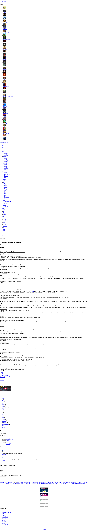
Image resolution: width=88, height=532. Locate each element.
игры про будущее (7, 483)
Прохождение (3, 235)
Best (3, 482)
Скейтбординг (6, 189)
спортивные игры (64, 483)
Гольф (5, 193)
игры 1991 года (6, 157)
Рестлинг (5, 185)
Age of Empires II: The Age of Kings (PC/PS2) (8, 96)
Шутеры (5, 177)
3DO (3, 212)
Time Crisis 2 (1, 373)
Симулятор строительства (7, 207)
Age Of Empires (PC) (5, 49)
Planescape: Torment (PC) (6, 86)
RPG (2, 412)
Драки (5, 184)
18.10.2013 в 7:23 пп (4, 454)
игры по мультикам (4, 483)
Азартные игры (3, 419)
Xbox (3, 216)
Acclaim (4, 217)
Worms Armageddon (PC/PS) (6, 76)
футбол (83, 483)
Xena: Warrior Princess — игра (9, 439)
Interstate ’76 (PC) (8, 438)
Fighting (2, 401)
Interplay (4, 222)
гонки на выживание (24, 482)
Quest (2, 411)
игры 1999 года (6, 162)
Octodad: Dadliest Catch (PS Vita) (4, 375)
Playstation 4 (3, 409)
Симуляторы (3, 427)
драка (18, 331)
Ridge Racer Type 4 (2, 372)
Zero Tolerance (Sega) (5, 113)
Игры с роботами (6, 175)
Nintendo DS (3, 404)
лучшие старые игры (28, 483)
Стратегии (4, 200)
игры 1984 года (6, 153)
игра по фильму (34, 482)
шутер (84, 483)
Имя (1, 471)
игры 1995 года (6, 160)
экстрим (86, 483)
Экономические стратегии (7, 201)
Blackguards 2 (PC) (4, 518)
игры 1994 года (6, 159)
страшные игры (76, 483)
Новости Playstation (5, 407)
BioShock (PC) (3, 520)
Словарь (3, 145)
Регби (5, 195)
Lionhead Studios (5, 224)
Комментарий (2, 470)
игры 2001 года (6, 164)
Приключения (4, 179)
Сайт (0, 474)
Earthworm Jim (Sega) (5, 29)
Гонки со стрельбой (6, 178)
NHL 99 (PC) (7, 442)
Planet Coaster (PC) (4, 521)
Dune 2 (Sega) (4, 126)
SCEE (13, 482)
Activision (4, 218)
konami (11, 482)
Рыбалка (5, 196)
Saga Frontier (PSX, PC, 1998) (9, 441)
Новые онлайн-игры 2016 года (5, 519)
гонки (21, 482)
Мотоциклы (5, 194)
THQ (3, 227)
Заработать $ (3, 146)
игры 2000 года (60, 482)
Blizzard (4, 228)
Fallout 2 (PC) (4, 59)
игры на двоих (81, 482)
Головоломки (4, 204)
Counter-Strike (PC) (5, 12)
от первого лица (33, 483)
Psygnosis (4, 225)
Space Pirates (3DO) (8, 444)
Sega (2, 413)
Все (2, 3)
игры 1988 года (6, 155)
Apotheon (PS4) (3, 515)
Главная (3, 151)
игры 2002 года (70, 482)
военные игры (18, 482)
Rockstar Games (5, 226)
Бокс (5, 183)
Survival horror (3, 416)
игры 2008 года (6, 168)
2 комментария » (2, 240)
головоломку (32, 291)
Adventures (3, 398)
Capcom (4, 229)
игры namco (77, 482)
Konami (4, 223)
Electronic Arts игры (8, 482)
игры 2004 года (6, 166)
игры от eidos (85, 482)
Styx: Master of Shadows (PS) (5, 524)
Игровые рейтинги (4, 421)
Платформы (3, 208)
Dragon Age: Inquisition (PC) (5, 517)
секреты (16, 251)
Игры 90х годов (5, 156)
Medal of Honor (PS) (5, 22)
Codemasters (4, 219)
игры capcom (74, 482)
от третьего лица (38, 483)
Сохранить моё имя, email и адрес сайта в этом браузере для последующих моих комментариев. (12, 475)
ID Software (4, 221)
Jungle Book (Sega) (5, 123)
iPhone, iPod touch (5, 214)
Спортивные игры (6, 197)
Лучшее (2, 2)
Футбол (5, 198)
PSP (3, 215)
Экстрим (5, 199)
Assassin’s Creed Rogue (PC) (5, 516)
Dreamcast (4, 213)
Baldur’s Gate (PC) (5, 69)
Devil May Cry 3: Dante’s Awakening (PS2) (5, 376)
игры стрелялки (13, 483)
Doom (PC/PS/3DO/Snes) (6, 133)
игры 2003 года (6, 165)
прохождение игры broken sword (50, 483)
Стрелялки (5, 172)
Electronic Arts (4, 220)
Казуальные (4, 205)
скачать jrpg (60, 483)
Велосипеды (5, 187)
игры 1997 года (6, 161)
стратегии (72, 483)
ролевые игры (56, 483)
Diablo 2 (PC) (4, 89)
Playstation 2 (3, 408)
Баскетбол (5, 191)
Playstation (4, 209)
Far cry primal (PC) (4, 522)
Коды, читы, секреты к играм (5, 424)
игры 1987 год (6, 154)
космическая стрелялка (18, 483)
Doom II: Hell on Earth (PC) (6, 32)
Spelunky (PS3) (3, 513)
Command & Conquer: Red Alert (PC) (7, 39)
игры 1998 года (48, 482)
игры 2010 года (6, 169)
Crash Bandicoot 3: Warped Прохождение (10, 443)
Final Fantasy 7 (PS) (5, 66)
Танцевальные (6, 206)
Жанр (2, 171)
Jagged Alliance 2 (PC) (5, 79)
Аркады (4, 182)
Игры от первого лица (7, 174)
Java (2, 403)
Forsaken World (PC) (4, 525)
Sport (2, 414)
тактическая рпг (80, 483)
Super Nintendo (3, 415)
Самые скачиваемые (4, 1)
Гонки (3, 186)
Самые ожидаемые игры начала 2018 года (6, 512)
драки (31, 482)
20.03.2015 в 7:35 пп (4, 460)
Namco (4, 230)
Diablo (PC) (4, 42)
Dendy (4, 211)
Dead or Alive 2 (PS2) (5, 136)
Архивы (1, 433)
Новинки (3, 425)
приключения (43, 483)
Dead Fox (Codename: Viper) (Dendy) (4, 371)
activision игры (1, 482)
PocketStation (7, 440)
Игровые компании (4, 420)
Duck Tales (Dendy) (5, 106)
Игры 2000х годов (5, 163)
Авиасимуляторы (4, 418)
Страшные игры (6, 176)
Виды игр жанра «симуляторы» (5, 511)
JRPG (5, 180)
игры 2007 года (6, 167)
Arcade (2, 399)
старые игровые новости (69, 483)
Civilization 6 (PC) (4, 523)
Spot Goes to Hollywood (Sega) (6, 116)
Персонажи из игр (5, 422)
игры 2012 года (6, 170)
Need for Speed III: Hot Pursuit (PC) (7, 52)
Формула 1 (5, 190)
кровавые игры (23, 483)
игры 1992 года (6, 158)
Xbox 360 (3, 417)
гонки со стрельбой (28, 482)
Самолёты (5, 203)
